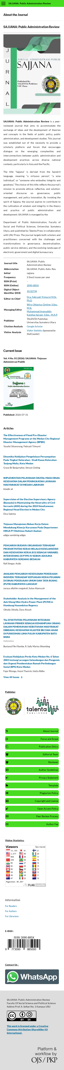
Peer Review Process (47, 816)
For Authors (11, 911)
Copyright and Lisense (46, 800)
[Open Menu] (3, 3)
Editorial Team (50, 754)
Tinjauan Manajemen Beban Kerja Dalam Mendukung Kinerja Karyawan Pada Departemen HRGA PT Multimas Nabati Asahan (30, 527)
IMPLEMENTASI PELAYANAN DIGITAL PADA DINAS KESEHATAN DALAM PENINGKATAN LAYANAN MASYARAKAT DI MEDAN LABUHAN (31, 481)
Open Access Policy (47, 808)
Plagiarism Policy (49, 793)
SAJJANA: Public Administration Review (30, 3)
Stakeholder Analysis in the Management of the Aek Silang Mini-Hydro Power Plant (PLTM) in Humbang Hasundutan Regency (29, 602)
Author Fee (52, 824)
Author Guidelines (48, 769)
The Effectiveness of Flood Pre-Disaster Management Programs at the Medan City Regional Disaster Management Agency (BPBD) (31, 438)
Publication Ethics (48, 746)
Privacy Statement (48, 777)
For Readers (11, 906)
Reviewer (53, 762)
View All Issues (11, 677)
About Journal (50, 731)
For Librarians (12, 916)
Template (53, 785)
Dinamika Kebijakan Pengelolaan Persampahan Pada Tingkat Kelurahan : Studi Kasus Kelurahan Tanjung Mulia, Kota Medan (30, 460)
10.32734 (32, 291)
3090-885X (33, 285)
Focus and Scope (49, 738)
